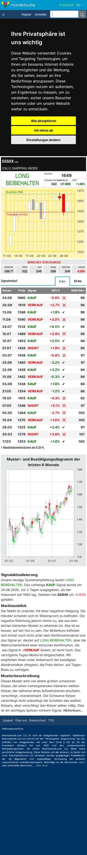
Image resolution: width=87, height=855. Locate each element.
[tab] (62, 281)
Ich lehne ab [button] (43, 130)
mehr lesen (42, 765)
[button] (81, 5)
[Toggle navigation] (4, 14)
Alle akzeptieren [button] (43, 121)
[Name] (82, 14)
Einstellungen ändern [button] (43, 140)
